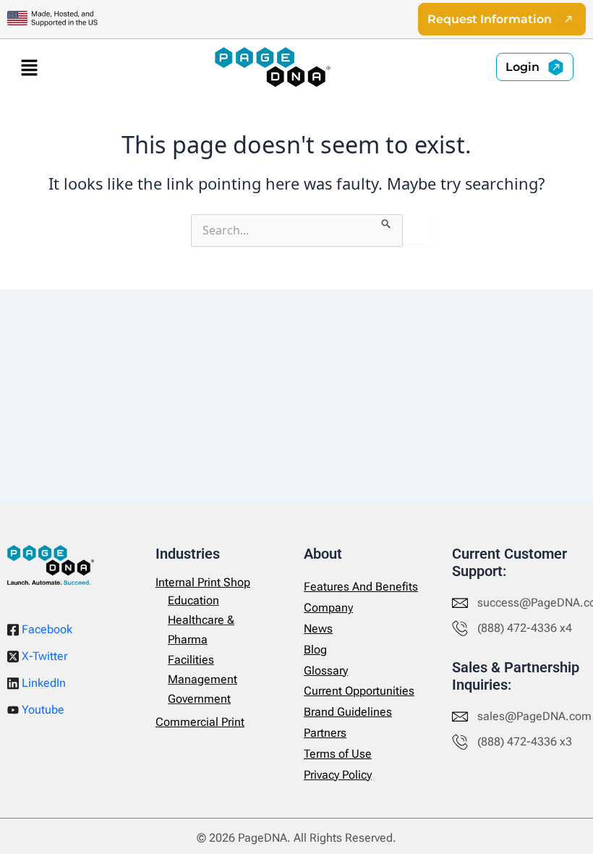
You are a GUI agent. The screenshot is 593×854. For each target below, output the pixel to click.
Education (193, 600)
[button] (28, 67)
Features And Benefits (361, 586)
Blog (315, 649)
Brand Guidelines (348, 712)
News (318, 628)
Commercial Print (199, 722)
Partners (325, 733)
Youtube (41, 709)
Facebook (45, 629)
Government (199, 699)
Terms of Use (338, 754)
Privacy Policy (338, 775)
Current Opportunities (359, 691)
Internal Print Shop (202, 582)
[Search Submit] (386, 221)
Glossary (326, 670)
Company (328, 607)
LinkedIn (42, 683)
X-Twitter (43, 656)
